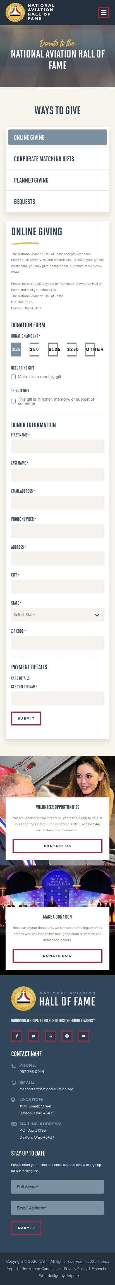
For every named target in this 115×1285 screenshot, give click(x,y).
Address (18, 547)
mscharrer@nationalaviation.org (46, 1089)
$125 (53, 349)
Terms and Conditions (41, 1269)
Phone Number (23, 519)
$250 (71, 349)
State (16, 603)
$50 (34, 349)
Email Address (23, 491)
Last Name (19, 463)
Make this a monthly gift (39, 377)
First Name (20, 435)
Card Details (20, 677)
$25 (16, 349)
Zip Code (18, 631)
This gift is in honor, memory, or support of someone (56, 401)
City (15, 575)
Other (90, 349)
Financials (100, 1269)
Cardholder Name (24, 686)
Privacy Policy (75, 1269)
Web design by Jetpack (59, 1276)
